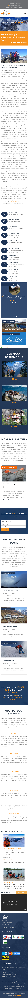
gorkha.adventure (10, 976)
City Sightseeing (14, 771)
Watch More (21, 892)
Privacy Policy (5, 920)
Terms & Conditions (7, 922)
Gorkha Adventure (16, 202)
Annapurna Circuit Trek (10, 484)
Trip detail (6, 501)
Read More (14, 24)
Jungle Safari (14, 790)
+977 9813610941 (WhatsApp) (14, 3)
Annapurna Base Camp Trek (10, 590)
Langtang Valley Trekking (10, 626)
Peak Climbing (14, 753)
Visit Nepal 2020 (8, 860)
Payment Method (6, 924)
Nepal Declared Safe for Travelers (13, 848)
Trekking (14, 733)
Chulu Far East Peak (8, 660)
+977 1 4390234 (9, 972)
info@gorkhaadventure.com (14, 5)
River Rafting (14, 802)
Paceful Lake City (8, 882)
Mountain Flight (14, 814)
